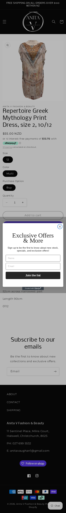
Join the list (33, 275)
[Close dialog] (60, 226)
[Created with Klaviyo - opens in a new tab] (33, 288)
